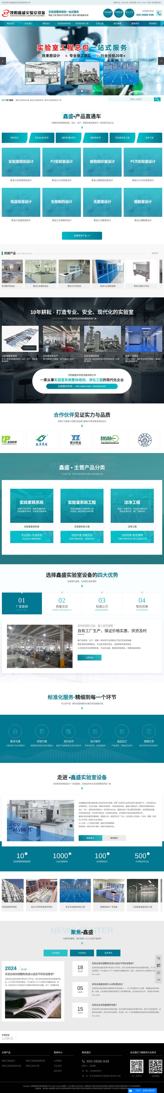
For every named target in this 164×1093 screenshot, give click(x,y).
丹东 (60, 1088)
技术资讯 (108, 953)
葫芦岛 (71, 1088)
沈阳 (44, 1088)
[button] (78, 91)
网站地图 (133, 2)
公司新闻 (55, 953)
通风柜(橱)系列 (68, 138)
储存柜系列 (95, 138)
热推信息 (116, 2)
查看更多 (155, 253)
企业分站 (124, 2)
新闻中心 (58, 1052)
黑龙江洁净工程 (32, 1066)
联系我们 (153, 24)
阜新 (66, 1088)
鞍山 (47, 1088)
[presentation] (3, 61)
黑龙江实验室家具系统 (35, 1061)
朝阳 (53, 1088)
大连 (57, 1088)
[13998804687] (158, 958)
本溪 (50, 1088)
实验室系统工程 (82, 24)
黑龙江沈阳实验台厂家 (52, 100)
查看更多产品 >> (82, 236)
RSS (139, 2)
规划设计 (46, 24)
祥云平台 (117, 1088)
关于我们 (28, 24)
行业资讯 (82, 953)
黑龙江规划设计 (8, 1061)
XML (144, 2)
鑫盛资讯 (135, 24)
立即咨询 (89, 657)
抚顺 (63, 1088)
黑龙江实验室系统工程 (11, 1066)
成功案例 (117, 24)
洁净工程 (99, 24)
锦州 (74, 1088)
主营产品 (6, 1052)
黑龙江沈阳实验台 (36, 100)
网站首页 (11, 24)
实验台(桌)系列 (41, 138)
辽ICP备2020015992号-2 (76, 1086)
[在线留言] (158, 972)
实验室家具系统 (64, 24)
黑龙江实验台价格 (22, 100)
